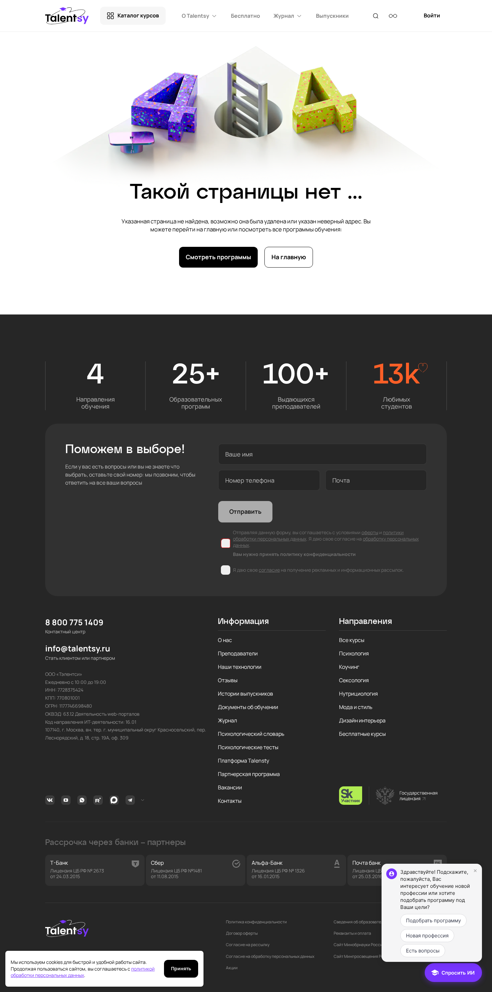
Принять (181, 968)
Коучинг (349, 666)
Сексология (354, 680)
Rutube (98, 800)
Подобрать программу (433, 920)
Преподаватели (238, 653)
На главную (288, 257)
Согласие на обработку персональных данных (270, 956)
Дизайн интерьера (362, 720)
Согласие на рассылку (247, 944)
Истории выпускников (245, 693)
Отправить (245, 511)
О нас (225, 640)
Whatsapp (82, 800)
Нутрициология (358, 693)
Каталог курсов (138, 15)
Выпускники (332, 15)
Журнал (227, 720)
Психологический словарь (251, 733)
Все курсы (351, 640)
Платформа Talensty (243, 760)
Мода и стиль (356, 707)
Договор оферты (242, 933)
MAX (114, 800)
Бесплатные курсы (362, 733)
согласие (269, 570)
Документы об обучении (248, 707)
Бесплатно (245, 15)
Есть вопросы (422, 950)
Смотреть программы (218, 257)
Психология (354, 653)
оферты (369, 532)
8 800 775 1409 (74, 622)
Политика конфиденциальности (256, 922)
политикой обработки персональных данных (83, 972)
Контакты (230, 800)
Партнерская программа (249, 774)
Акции (232, 968)
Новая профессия (427, 935)
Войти (432, 18)
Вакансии (230, 787)
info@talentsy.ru (77, 648)
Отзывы (228, 680)
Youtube (66, 800)
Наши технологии (239, 666)
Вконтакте (50, 800)
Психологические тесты (248, 747)
